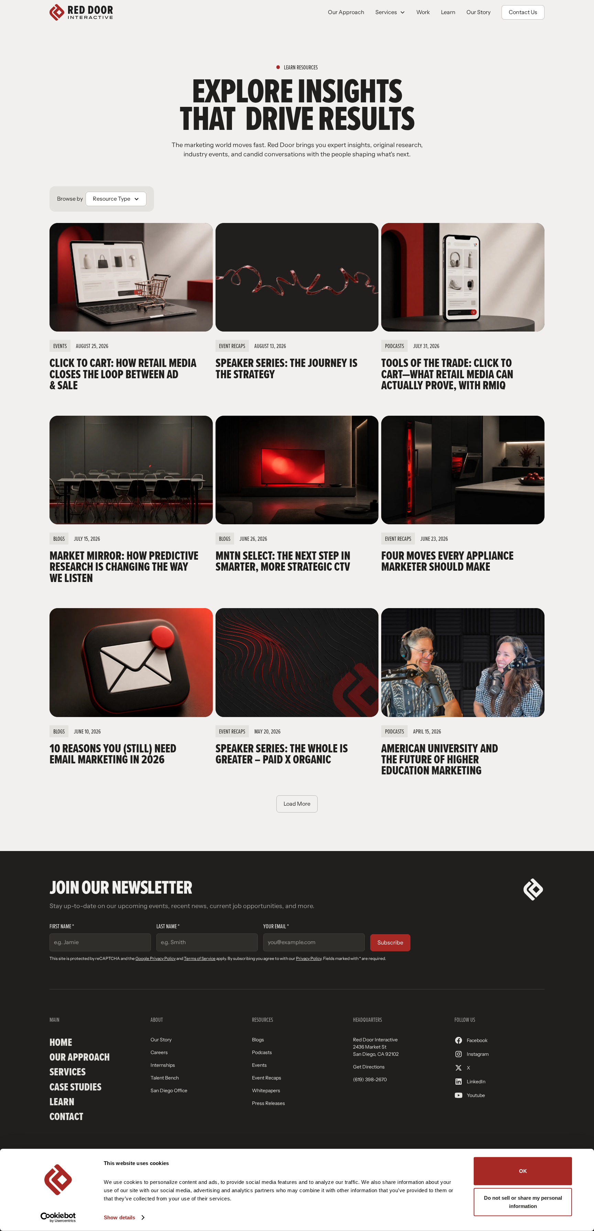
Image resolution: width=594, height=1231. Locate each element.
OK (523, 1171)
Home (61, 1042)
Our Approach (346, 12)
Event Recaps (266, 1078)
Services (68, 1072)
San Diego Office (169, 1090)
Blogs (258, 1040)
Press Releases (268, 1103)
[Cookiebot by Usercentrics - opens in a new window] (58, 1217)
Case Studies (75, 1087)
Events (259, 1065)
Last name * (167, 926)
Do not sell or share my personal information (523, 1202)
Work (423, 12)
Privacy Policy (308, 958)
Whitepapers (266, 1090)
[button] (390, 12)
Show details (119, 1217)
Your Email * (276, 926)
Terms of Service (200, 958)
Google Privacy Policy (155, 958)
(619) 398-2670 (370, 1079)
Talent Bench (165, 1078)
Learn (448, 12)
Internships (163, 1065)
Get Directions (369, 1067)
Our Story (478, 12)
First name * (62, 926)
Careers (159, 1052)
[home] (81, 12)
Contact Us (523, 12)
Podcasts (262, 1052)
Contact (66, 1116)
